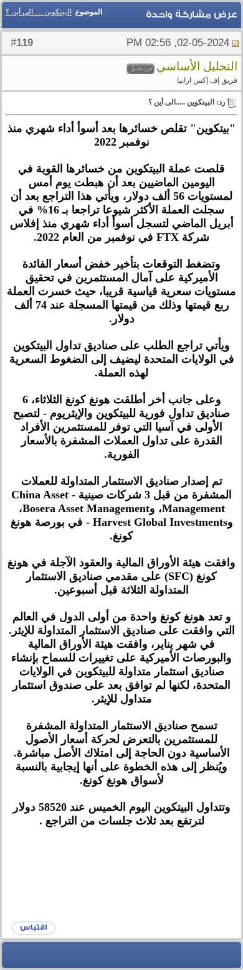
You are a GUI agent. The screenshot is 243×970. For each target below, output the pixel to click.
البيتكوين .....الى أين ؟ (39, 11)
